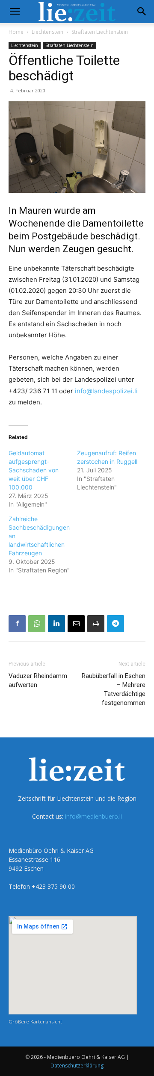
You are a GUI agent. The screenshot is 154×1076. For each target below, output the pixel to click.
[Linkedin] (56, 623)
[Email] (76, 623)
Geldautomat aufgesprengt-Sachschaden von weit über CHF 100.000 (34, 470)
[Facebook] (17, 623)
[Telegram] (115, 623)
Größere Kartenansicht (35, 1021)
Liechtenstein (47, 31)
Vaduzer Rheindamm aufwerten (38, 680)
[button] (14, 11)
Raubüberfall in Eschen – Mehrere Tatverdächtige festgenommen (113, 689)
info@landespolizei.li (106, 391)
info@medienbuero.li (93, 816)
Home (16, 31)
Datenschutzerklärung (77, 1065)
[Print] (95, 623)
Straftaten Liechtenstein (99, 31)
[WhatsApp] (36, 623)
